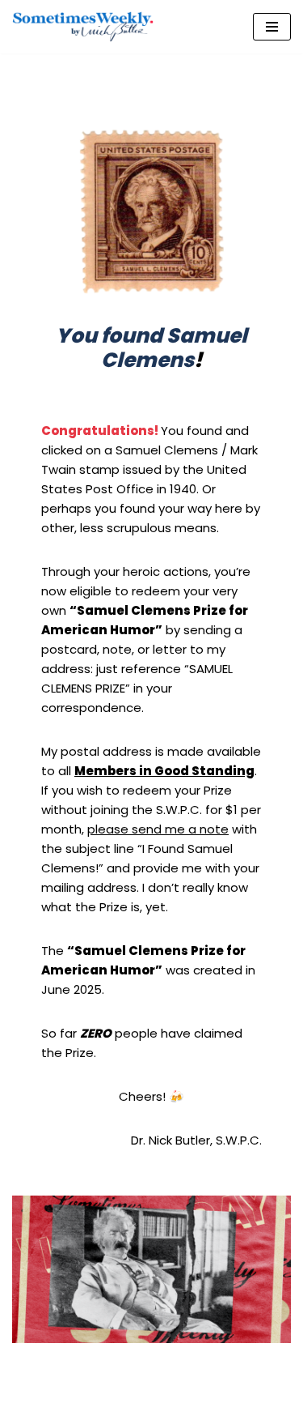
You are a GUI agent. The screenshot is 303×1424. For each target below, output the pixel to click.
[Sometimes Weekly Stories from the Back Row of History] (83, 26)
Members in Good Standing (164, 770)
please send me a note (158, 829)
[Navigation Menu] (272, 27)
